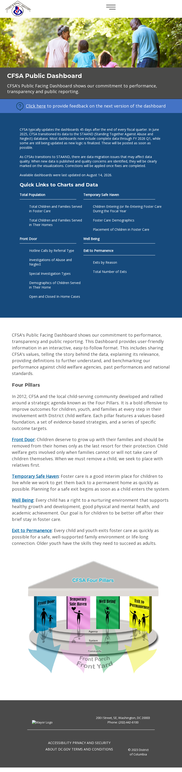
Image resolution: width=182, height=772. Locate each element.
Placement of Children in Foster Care (121, 229)
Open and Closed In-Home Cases (54, 296)
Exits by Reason (105, 262)
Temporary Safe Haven (35, 476)
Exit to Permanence (32, 530)
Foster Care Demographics (113, 220)
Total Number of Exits (110, 271)
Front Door (23, 439)
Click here (36, 106)
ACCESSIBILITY (59, 742)
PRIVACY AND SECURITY (91, 742)
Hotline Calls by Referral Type (51, 250)
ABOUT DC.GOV (58, 749)
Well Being (91, 238)
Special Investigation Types (50, 273)
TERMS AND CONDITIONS (92, 749)
